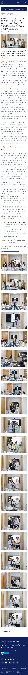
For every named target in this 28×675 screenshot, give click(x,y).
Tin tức (10, 13)
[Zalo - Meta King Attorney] (17, 662)
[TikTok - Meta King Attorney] (10, 662)
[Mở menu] (25, 2)
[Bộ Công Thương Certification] (5, 653)
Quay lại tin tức (8, 631)
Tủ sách (2, 672)
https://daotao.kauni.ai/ (8, 242)
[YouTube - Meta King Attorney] (6, 662)
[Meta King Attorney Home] (5, 2)
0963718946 (12, 647)
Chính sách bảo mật (10, 672)
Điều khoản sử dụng (20, 672)
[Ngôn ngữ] (17, 2)
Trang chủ (3, 13)
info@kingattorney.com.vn (13, 650)
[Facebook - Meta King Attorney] (2, 662)
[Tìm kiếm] (14, 2)
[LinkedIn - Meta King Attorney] (13, 662)
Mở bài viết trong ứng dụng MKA (14, 9)
